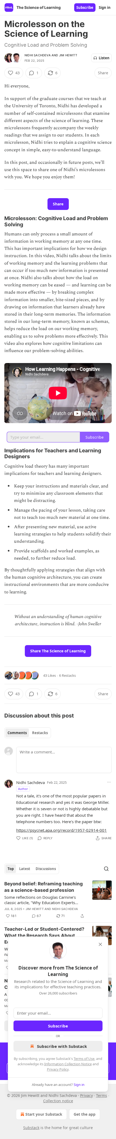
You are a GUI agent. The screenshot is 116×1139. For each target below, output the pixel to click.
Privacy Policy (58, 1069)
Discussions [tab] (46, 868)
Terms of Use (84, 1058)
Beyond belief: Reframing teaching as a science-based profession (43, 887)
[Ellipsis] (109, 782)
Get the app (84, 1114)
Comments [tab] (17, 732)
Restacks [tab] (40, 732)
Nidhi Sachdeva (38, 55)
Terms (101, 1095)
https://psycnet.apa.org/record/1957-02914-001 (61, 830)
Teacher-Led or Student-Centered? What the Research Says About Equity (44, 935)
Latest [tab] (24, 868)
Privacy (86, 1095)
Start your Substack (43, 1114)
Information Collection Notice (68, 1064)
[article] (58, 900)
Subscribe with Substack (62, 1046)
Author (23, 789)
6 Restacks (67, 675)
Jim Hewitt (68, 55)
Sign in (105, 7)
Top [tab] (11, 868)
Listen (104, 58)
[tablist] (27, 732)
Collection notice (58, 1100)
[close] (100, 944)
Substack (31, 1127)
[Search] (106, 868)
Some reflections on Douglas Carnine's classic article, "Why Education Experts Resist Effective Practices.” (40, 899)
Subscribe (84, 7)
